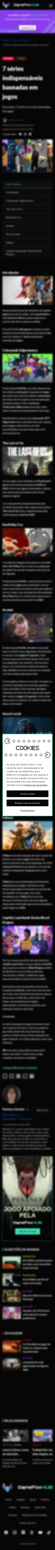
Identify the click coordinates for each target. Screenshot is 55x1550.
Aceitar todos (27, 793)
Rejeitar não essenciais (27, 803)
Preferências (27, 810)
